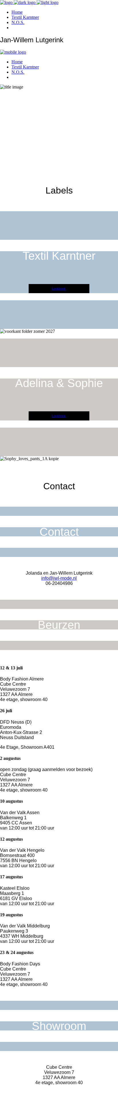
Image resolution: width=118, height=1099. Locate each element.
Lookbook (59, 288)
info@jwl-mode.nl (59, 578)
